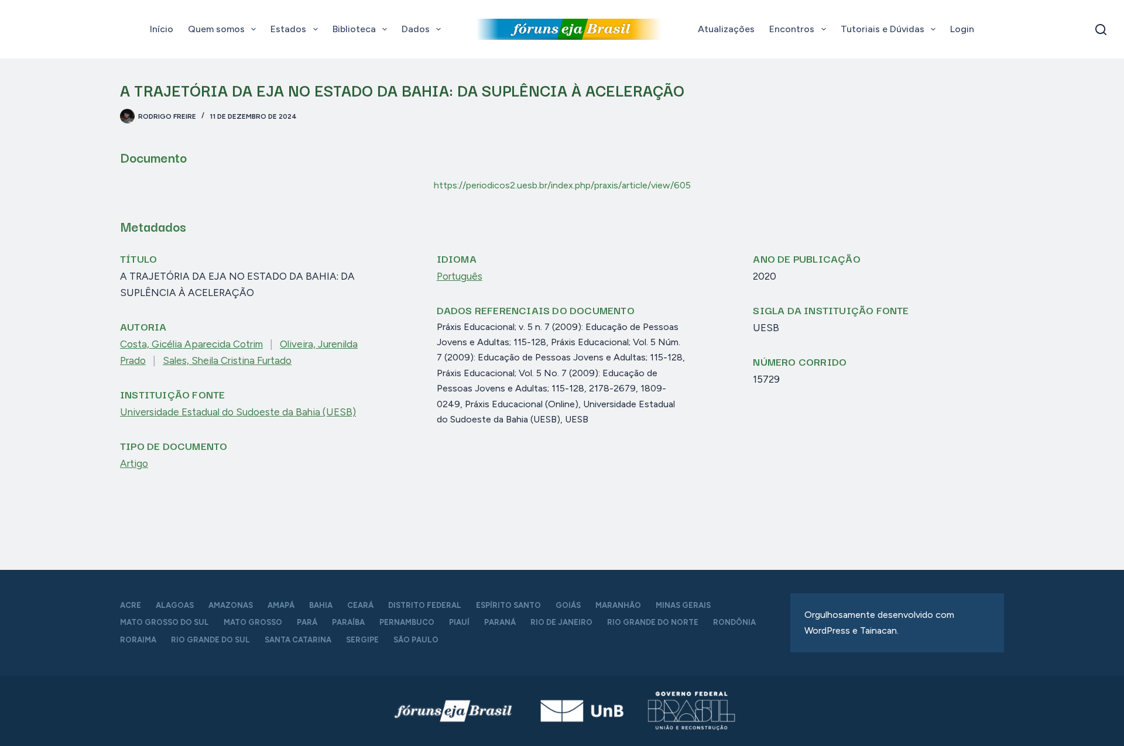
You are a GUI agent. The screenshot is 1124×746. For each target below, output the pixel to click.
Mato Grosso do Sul (164, 622)
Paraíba (348, 622)
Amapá (281, 605)
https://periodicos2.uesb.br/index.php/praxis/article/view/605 (562, 185)
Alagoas (175, 605)
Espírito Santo (508, 605)
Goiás (568, 605)
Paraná (500, 622)
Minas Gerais (683, 605)
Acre (130, 605)
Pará (307, 622)
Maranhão (618, 605)
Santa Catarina (298, 639)
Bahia (321, 605)
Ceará (360, 605)
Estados (288, 29)
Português (459, 276)
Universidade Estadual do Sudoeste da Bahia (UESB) (238, 412)
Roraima (138, 639)
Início (161, 29)
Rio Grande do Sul (210, 639)
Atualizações (726, 29)
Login (962, 29)
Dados (416, 29)
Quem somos (216, 29)
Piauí (459, 622)
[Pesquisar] (1100, 29)
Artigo (134, 463)
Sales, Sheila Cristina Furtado (227, 360)
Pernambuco (406, 622)
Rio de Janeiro (561, 622)
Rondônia (734, 622)
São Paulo (415, 639)
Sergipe (362, 639)
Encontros (791, 29)
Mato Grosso (253, 622)
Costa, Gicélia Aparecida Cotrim (191, 344)
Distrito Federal (424, 605)
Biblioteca (354, 29)
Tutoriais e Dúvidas (882, 29)
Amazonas (230, 605)
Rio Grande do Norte (652, 622)
